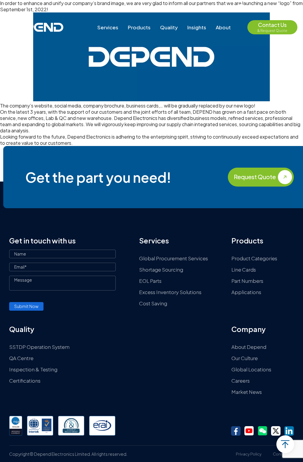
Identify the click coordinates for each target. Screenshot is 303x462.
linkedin (289, 431)
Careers (240, 380)
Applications (246, 292)
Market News (246, 392)
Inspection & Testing (33, 369)
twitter (276, 431)
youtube (249, 431)
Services (107, 27)
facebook (236, 431)
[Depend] (34, 27)
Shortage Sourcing (161, 269)
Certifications (25, 380)
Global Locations (251, 369)
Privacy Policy (249, 454)
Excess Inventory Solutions (170, 292)
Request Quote (255, 176)
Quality (169, 27)
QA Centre (21, 358)
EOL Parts (150, 280)
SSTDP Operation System (39, 347)
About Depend (248, 347)
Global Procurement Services (173, 258)
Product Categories (254, 258)
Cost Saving (153, 303)
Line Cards (243, 269)
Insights (196, 27)
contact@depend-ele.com (272, 6)
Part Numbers (247, 280)
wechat (262, 431)
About (223, 27)
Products (139, 27)
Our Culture (244, 358)
